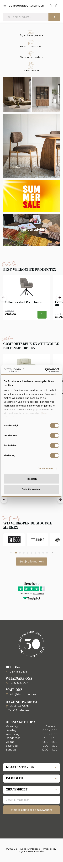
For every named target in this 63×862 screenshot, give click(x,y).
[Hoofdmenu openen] (4, 6)
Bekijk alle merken (31, 561)
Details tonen (45, 468)
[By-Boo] (14, 539)
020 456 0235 (18, 671)
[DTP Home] (37, 539)
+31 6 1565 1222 (19, 682)
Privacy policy (49, 848)
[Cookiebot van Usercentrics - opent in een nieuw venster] (45, 370)
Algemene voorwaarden (31, 851)
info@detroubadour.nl (24, 694)
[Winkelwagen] (57, 5)
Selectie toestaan (31, 489)
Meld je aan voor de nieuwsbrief (31, 809)
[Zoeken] (54, 17)
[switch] (54, 435)
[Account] (50, 5)
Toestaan (31, 478)
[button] (3, 297)
